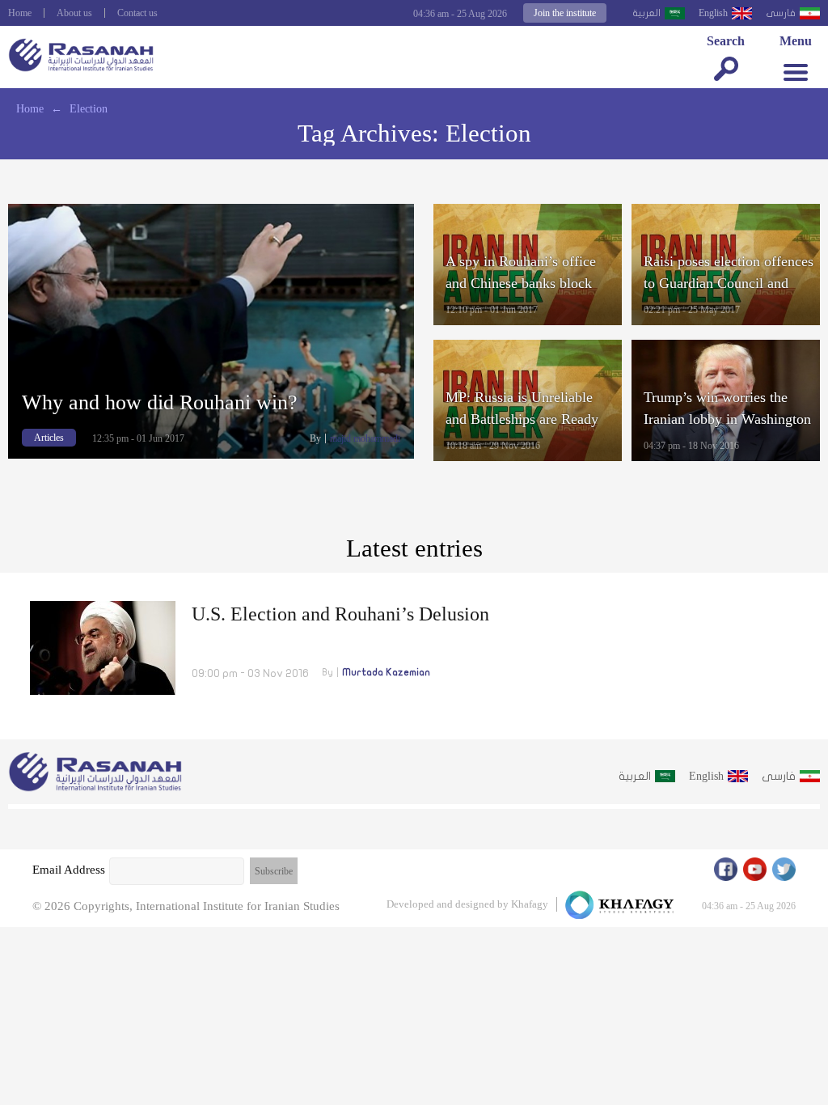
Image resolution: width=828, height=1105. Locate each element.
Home (20, 13)
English (713, 13)
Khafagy (529, 904)
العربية (646, 13)
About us (74, 13)
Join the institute (565, 13)
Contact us (137, 13)
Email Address (68, 869)
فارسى (781, 13)
